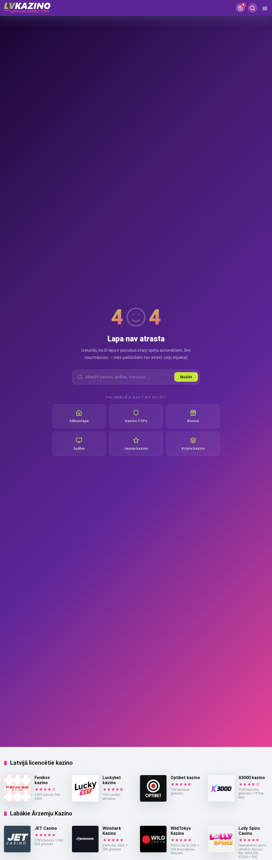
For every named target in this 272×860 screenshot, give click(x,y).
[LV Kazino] (27, 6)
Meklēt (186, 377)
